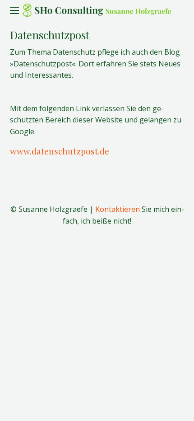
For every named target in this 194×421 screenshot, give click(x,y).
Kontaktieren (117, 209)
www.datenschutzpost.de (59, 151)
